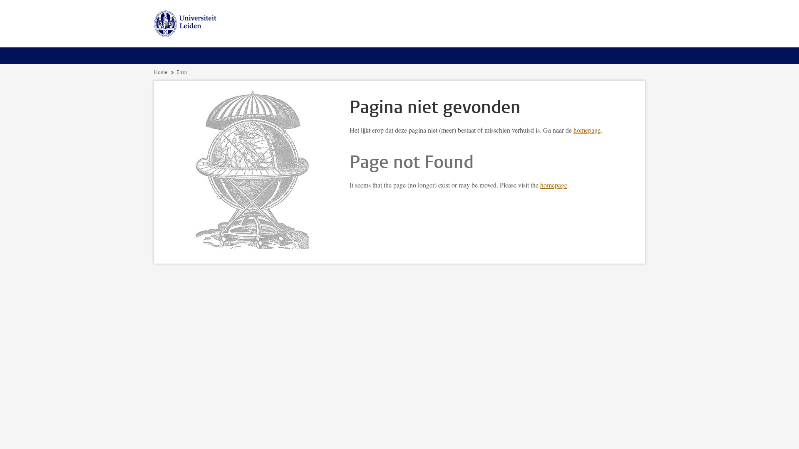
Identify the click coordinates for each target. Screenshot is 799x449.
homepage (586, 130)
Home (160, 72)
